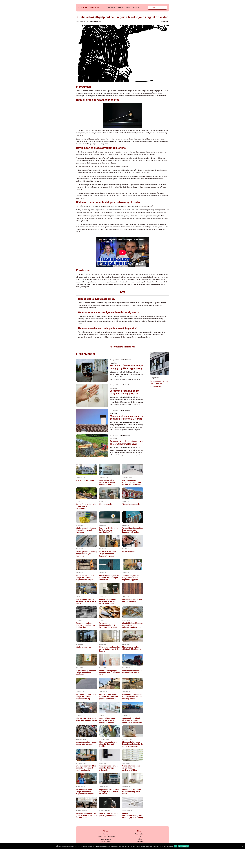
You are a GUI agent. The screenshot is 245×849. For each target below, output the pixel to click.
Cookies (127, 8)
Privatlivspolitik (183, 846)
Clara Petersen (125, 410)
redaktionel (165, 21)
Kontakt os (135, 8)
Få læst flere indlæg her (122, 346)
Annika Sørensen (125, 360)
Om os (120, 8)
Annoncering (112, 8)
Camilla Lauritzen (125, 385)
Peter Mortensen (95, 21)
